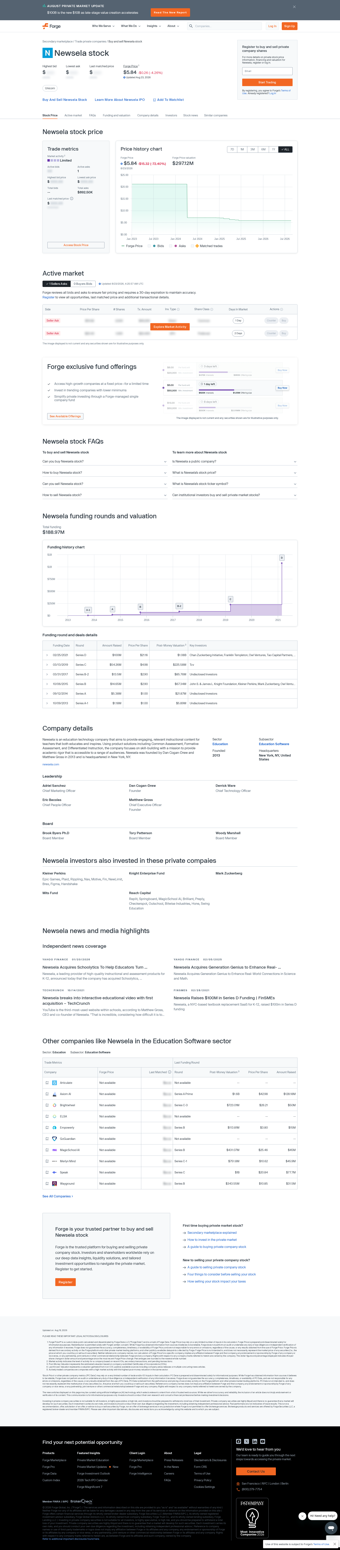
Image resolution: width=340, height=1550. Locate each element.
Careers (169, 1473)
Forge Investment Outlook (93, 1473)
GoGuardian (67, 1138)
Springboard (148, 899)
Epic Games (51, 879)
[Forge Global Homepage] (51, 26)
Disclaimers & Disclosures (210, 1460)
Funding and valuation (116, 115)
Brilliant (188, 899)
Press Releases (173, 1460)
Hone (195, 903)
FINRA (56, 1501)
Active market (73, 115)
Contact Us (256, 1471)
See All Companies (56, 1196)
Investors (171, 115)
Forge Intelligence (140, 1473)
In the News (171, 1466)
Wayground (67, 1183)
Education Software (274, 744)
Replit (133, 899)
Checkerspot (138, 903)
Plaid (65, 879)
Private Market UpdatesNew (97, 1466)
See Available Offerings (65, 416)
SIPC (65, 1501)
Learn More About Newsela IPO (120, 99)
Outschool (156, 903)
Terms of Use (202, 1473)
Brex (45, 884)
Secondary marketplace (57, 41)
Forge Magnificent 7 (89, 1486)
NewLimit (115, 879)
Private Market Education (93, 1460)
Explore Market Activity (170, 326)
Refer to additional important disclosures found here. (71, 1538)
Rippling (76, 879)
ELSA (63, 1116)
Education (220, 744)
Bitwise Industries (177, 903)
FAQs (92, 115)
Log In (272, 26)
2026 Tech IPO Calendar (92, 1480)
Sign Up (289, 26)
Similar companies (215, 115)
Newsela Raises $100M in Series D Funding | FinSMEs (224, 997)
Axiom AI (65, 1094)
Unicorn (50, 88)
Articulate (66, 1082)
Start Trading (267, 82)
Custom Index (51, 1480)
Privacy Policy (202, 1480)
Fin (105, 879)
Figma (55, 884)
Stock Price (49, 115)
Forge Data (49, 1473)
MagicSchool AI (170, 899)
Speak (64, 1172)
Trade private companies (90, 41)
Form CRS (200, 1466)
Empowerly (67, 1127)
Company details (147, 115)
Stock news (190, 115)
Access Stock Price (76, 245)
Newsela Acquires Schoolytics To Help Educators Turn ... (94, 967)
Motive (96, 879)
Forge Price (130, 66)
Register (48, 297)
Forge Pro (48, 1466)
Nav (87, 879)
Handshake (69, 884)
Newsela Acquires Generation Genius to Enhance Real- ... (227, 967)
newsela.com (50, 764)
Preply (199, 899)
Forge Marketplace (54, 1460)
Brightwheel (67, 1105)
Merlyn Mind (68, 1161)
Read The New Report (170, 12)
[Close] (335, 1544)
